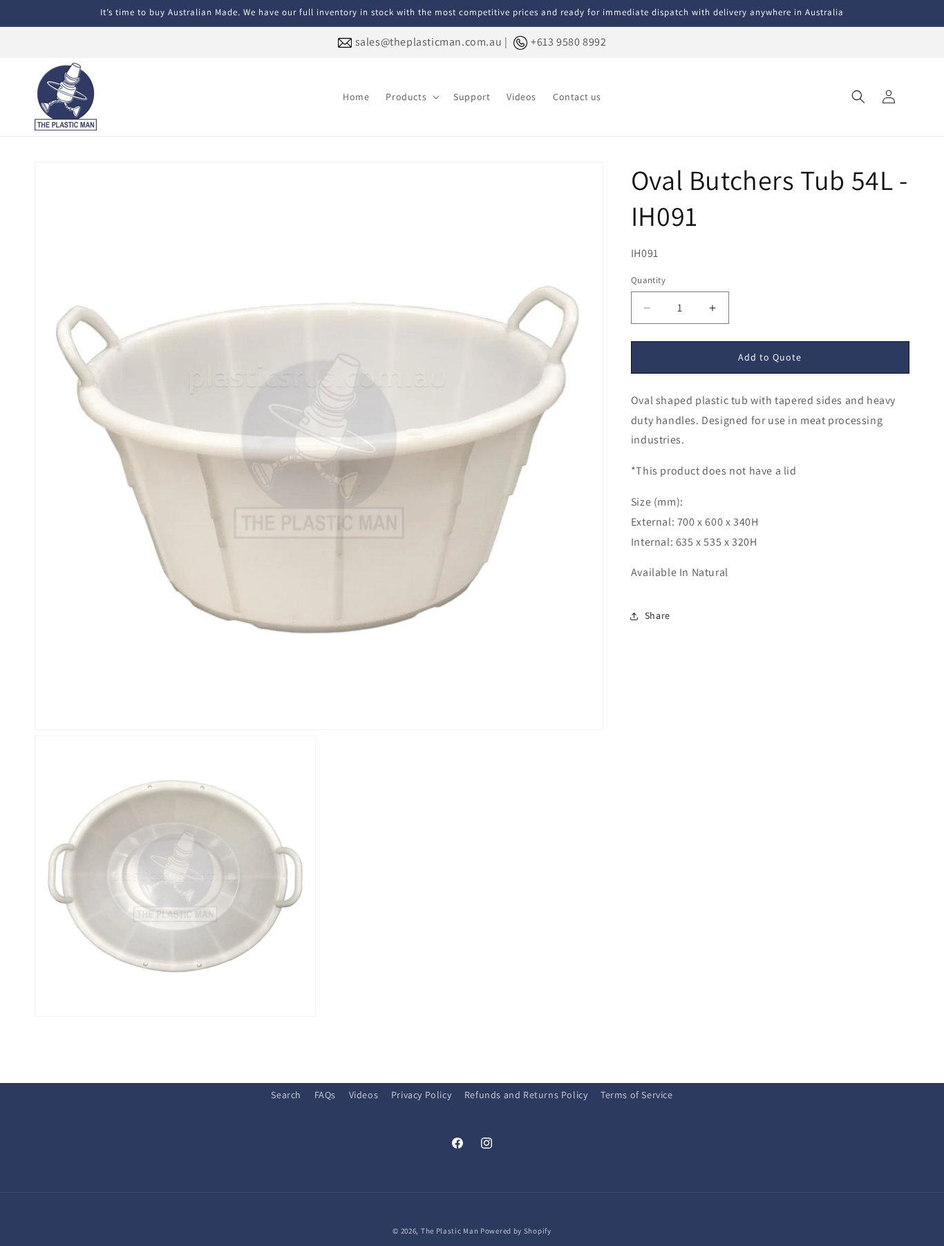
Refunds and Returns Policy (526, 1095)
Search (286, 1095)
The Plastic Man (450, 1231)
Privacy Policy (421, 1095)
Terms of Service (637, 1095)
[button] (411, 96)
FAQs (325, 1095)
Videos (364, 1095)
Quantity (648, 281)
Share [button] (657, 615)
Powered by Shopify (515, 1231)
